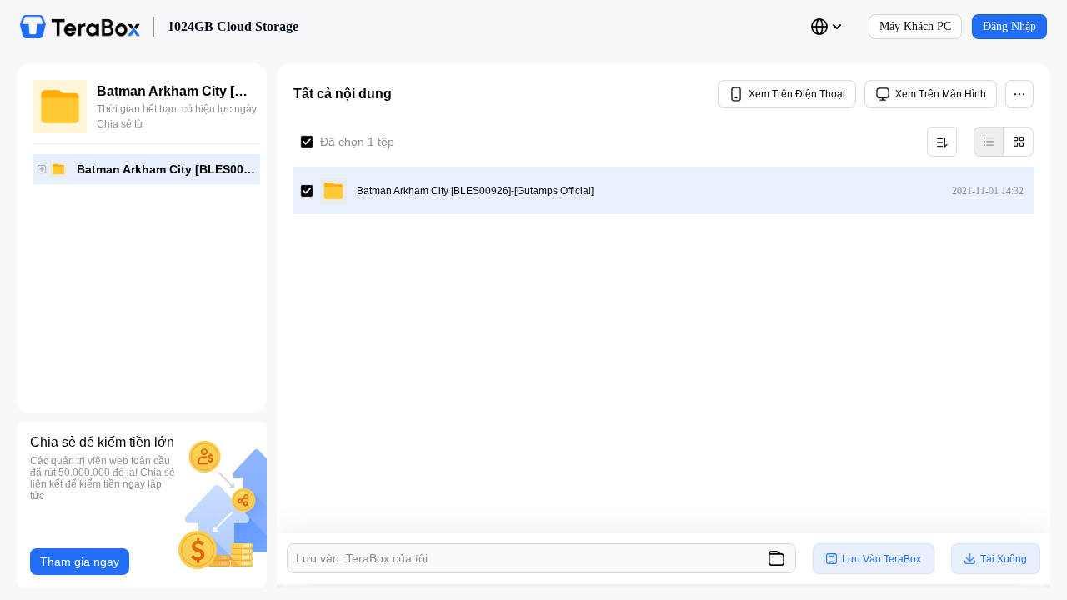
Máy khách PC (915, 26)
